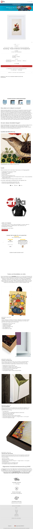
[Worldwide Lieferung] (16, 498)
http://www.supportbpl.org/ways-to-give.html (11, 183)
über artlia (4, 230)
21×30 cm (8, 60)
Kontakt (16, 511)
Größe (16, 59)
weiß (14, 56)
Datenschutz (16, 515)
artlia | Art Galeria (16, 505)
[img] (16, 236)
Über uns (16, 510)
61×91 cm (24, 60)
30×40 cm (14, 60)
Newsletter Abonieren (16, 518)
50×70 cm (19, 60)
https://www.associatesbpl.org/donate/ (9, 182)
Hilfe (16, 507)
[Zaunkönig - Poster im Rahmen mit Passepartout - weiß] (1, 95)
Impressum (16, 514)
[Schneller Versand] (16, 479)
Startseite (16, 45)
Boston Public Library (17, 170)
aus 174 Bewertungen (16, 237)
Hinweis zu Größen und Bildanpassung (16, 72)
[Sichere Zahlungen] (16, 488)
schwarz (18, 56)
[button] (3, 242)
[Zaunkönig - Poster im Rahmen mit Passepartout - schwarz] (2, 95)
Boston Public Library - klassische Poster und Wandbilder (16, 47)
